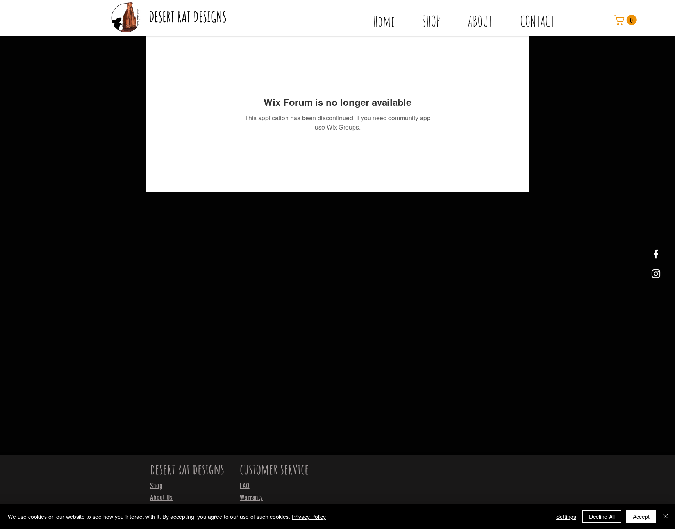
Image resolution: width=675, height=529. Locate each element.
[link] (626, 20)
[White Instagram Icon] (656, 274)
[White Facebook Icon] (656, 254)
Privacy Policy (309, 516)
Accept (641, 516)
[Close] (665, 516)
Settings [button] (566, 516)
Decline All (602, 516)
